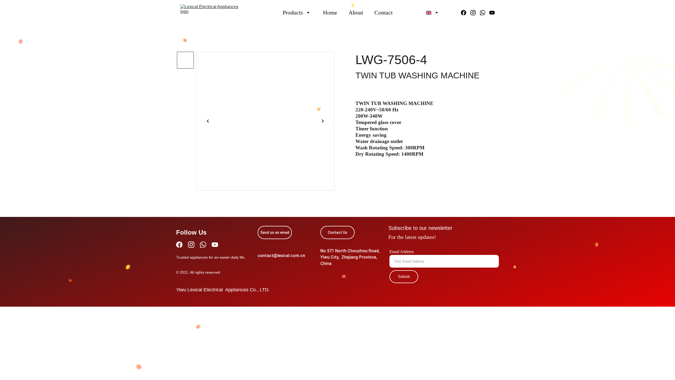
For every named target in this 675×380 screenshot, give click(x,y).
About (356, 12)
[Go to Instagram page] (475, 12)
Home (330, 12)
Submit (404, 276)
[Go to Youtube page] (492, 12)
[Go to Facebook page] (465, 12)
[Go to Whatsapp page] (484, 12)
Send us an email (274, 232)
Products (293, 12)
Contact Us (337, 232)
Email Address (401, 251)
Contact (383, 12)
